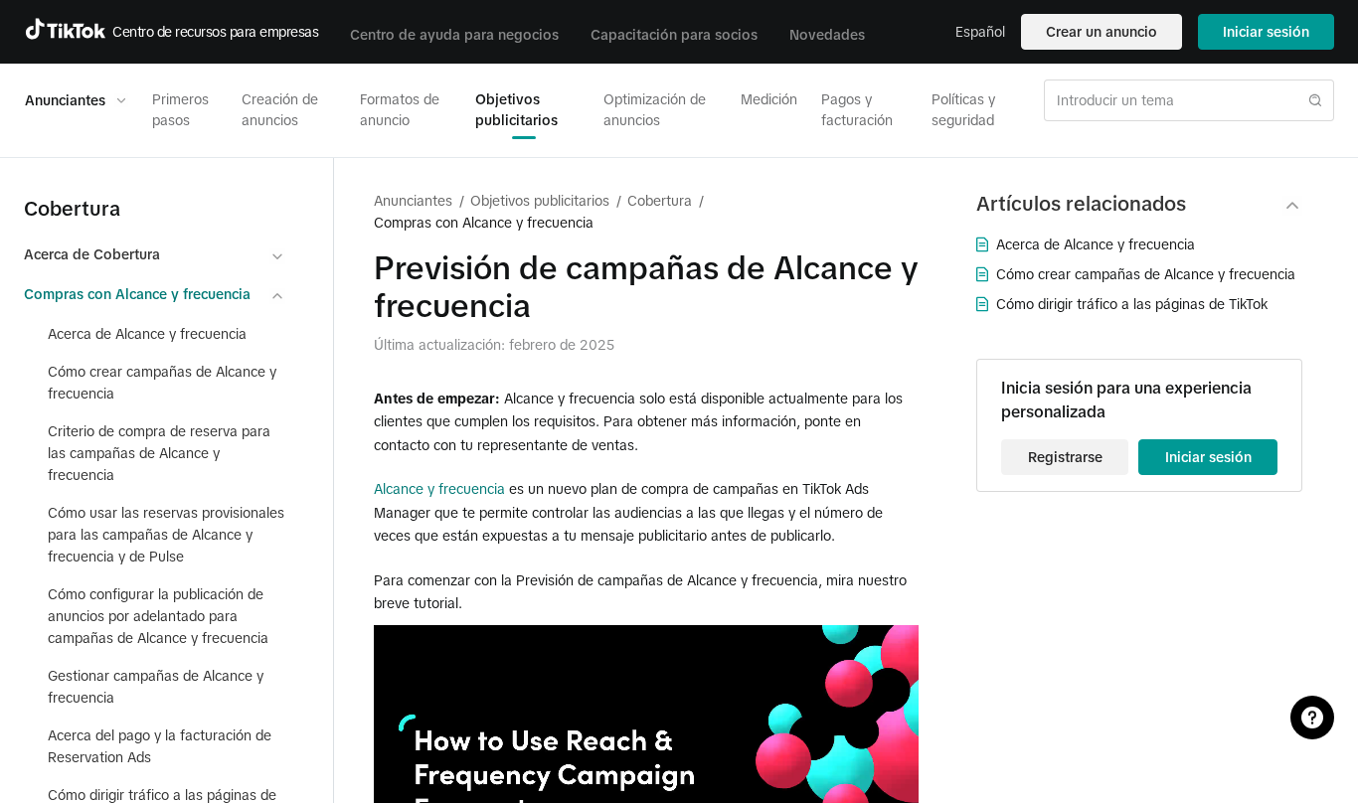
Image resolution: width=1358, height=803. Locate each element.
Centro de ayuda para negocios (454, 35)
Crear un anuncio (1101, 32)
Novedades (827, 35)
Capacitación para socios (674, 35)
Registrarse (1065, 457)
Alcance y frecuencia (439, 489)
